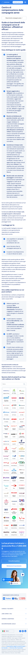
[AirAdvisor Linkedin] (25, 631)
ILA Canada (4, 648)
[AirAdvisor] (6, 2)
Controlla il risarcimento (17, 2)
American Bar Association (16, 648)
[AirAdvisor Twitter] (23, 631)
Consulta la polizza (14, 561)
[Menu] (25, 2)
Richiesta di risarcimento (14, 566)
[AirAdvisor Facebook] (20, 631)
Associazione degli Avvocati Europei (16, 646)
